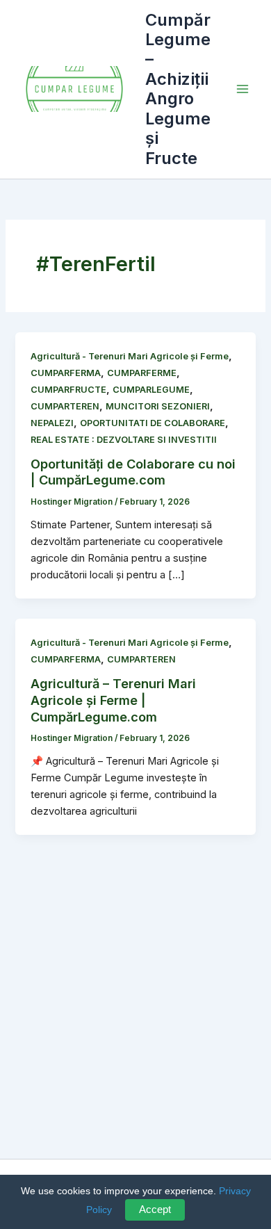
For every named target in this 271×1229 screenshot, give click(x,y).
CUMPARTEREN (65, 406)
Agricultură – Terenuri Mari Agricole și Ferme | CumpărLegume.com (113, 700)
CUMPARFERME (141, 373)
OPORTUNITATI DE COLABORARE (152, 423)
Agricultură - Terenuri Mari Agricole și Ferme (130, 356)
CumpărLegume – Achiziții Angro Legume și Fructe (178, 89)
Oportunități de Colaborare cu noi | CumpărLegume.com (133, 472)
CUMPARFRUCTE (68, 389)
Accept (155, 1209)
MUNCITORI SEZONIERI (158, 406)
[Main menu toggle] (242, 89)
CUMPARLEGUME (151, 389)
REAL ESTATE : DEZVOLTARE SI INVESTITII (124, 439)
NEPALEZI (52, 423)
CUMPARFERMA (66, 373)
